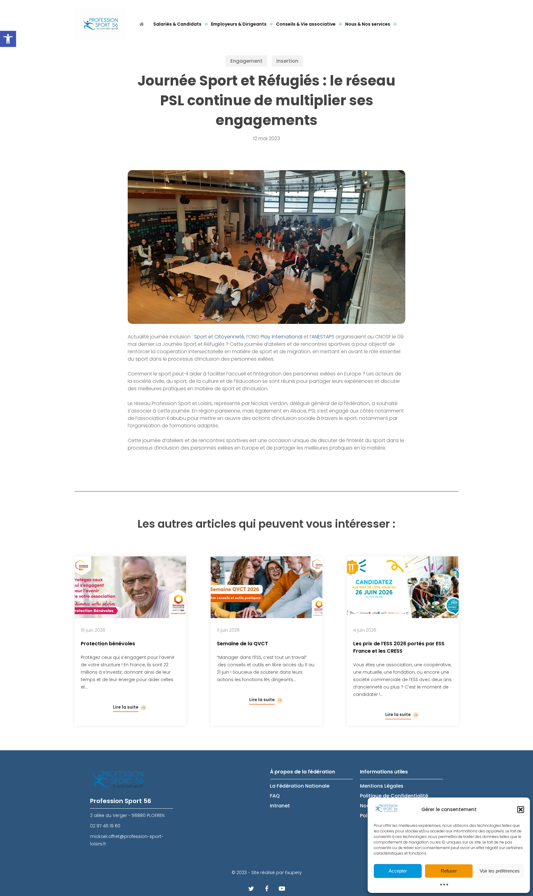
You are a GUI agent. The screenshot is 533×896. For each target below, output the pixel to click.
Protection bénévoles (108, 643)
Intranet (280, 805)
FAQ (275, 795)
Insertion (287, 61)
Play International (282, 336)
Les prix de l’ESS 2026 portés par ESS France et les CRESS (398, 647)
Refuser (449, 870)
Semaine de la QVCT (242, 643)
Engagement (246, 61)
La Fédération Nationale (299, 785)
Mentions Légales (381, 785)
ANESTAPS (323, 336)
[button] (8, 39)
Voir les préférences (500, 870)
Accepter (398, 870)
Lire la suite (125, 707)
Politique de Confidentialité (394, 795)
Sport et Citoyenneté (219, 336)
